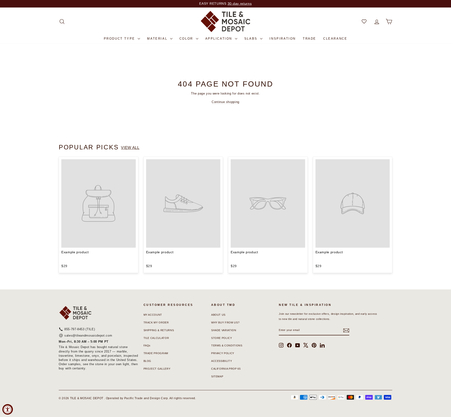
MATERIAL (158, 38)
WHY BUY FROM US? (225, 322)
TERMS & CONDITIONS (226, 345)
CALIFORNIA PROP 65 (226, 368)
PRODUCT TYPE (120, 38)
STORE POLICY (221, 338)
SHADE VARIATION (223, 330)
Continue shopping (225, 102)
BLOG (148, 361)
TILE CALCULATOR (156, 338)
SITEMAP (217, 376)
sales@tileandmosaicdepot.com (88, 335)
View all (130, 148)
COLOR (187, 38)
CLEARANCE (335, 38)
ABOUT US (218, 314)
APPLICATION (219, 38)
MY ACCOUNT (153, 314)
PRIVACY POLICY (222, 353)
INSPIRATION (282, 38)
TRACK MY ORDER (156, 322)
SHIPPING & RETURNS (159, 330)
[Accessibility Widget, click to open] (7, 409)
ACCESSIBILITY (221, 361)
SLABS (251, 38)
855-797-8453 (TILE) (79, 329)
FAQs (147, 345)
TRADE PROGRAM (156, 353)
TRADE (309, 38)
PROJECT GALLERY (157, 368)
